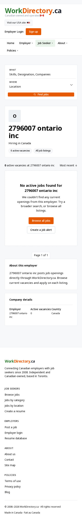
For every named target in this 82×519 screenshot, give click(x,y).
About (62, 43)
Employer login (14, 433)
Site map (10, 465)
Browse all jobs (41, 220)
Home (10, 43)
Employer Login (14, 31)
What (12, 69)
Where (13, 82)
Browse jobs (12, 394)
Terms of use (13, 481)
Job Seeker (45, 43)
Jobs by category (15, 400)
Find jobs (43, 94)
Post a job (11, 427)
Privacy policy (13, 486)
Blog (7, 492)
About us (10, 454)
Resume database (16, 438)
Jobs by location (14, 405)
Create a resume (15, 411)
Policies (12, 50)
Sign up (33, 31)
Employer (26, 43)
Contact (9, 459)
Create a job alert (41, 230)
